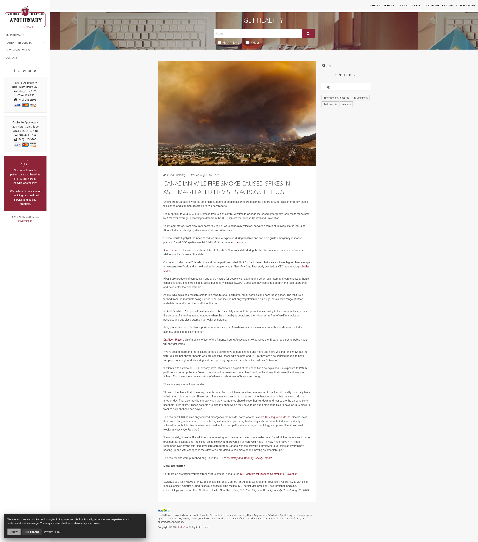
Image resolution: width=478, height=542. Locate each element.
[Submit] (308, 33)
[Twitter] (34, 71)
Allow (14, 531)
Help (400, 5)
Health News (231, 42)
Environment (361, 97)
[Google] (19, 71)
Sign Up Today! (456, 5)
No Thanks (32, 531)
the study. (240, 242)
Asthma (346, 104)
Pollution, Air (330, 104)
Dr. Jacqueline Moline (278, 417)
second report (174, 250)
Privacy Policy (25, 220)
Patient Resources (19, 42)
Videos (255, 42)
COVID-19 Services (18, 50)
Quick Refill (413, 5)
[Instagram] (29, 71)
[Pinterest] (24, 71)
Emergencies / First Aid (336, 97)
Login (471, 5)
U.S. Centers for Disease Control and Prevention (268, 474)
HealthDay (182, 527)
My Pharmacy (15, 35)
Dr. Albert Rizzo (172, 339)
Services (389, 5)
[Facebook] (14, 71)
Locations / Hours (434, 5)
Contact (11, 57)
